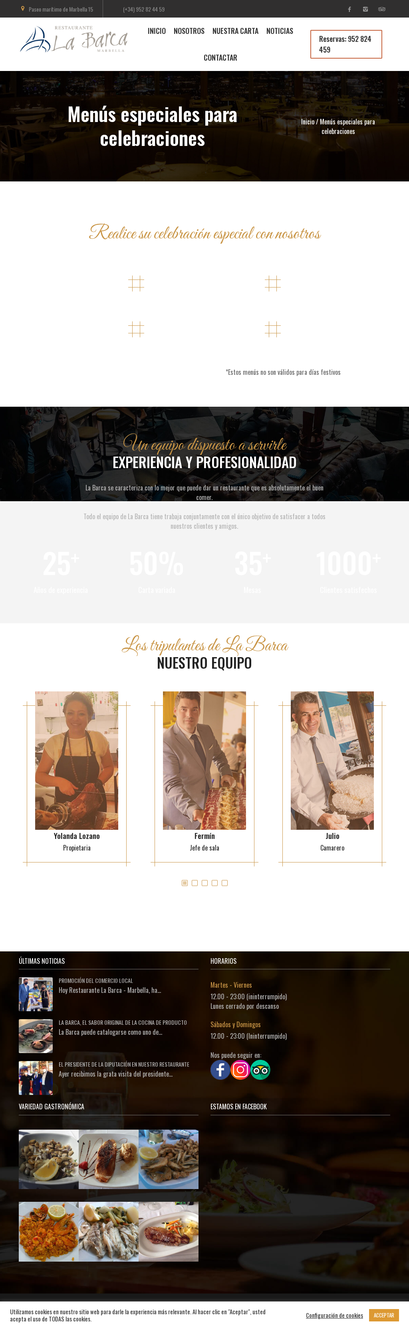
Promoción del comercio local (96, 980)
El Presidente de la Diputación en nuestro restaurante (124, 1064)
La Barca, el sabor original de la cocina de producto (123, 1022)
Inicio (307, 121)
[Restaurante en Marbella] (79, 48)
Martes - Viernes (231, 985)
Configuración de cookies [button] (334, 1315)
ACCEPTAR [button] (384, 1315)
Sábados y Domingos (235, 1024)
